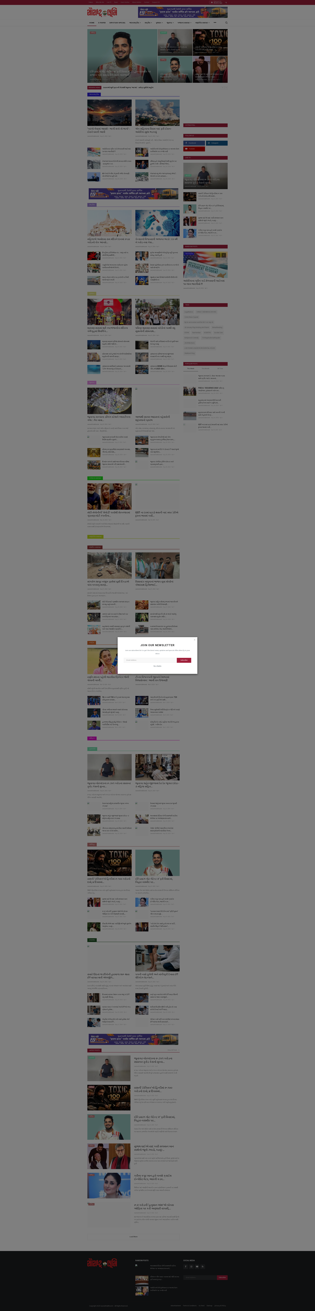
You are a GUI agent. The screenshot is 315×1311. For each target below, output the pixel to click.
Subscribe (184, 660)
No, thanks (157, 666)
